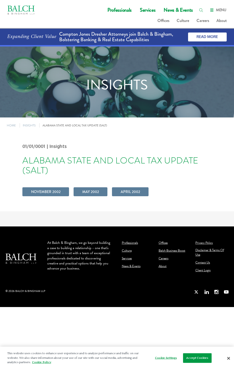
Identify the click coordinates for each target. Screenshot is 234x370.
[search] (201, 10)
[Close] (228, 358)
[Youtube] (226, 292)
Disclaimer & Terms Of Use (209, 252)
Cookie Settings (166, 357)
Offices (163, 21)
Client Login (203, 270)
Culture (183, 21)
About (221, 21)
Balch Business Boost (172, 250)
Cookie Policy (41, 362)
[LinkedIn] (206, 292)
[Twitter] (196, 292)
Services (147, 10)
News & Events (178, 10)
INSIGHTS (29, 125)
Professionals (119, 10)
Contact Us (202, 262)
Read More (207, 36)
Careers (203, 21)
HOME (11, 125)
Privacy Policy (204, 243)
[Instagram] (216, 292)
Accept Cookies (197, 357)
